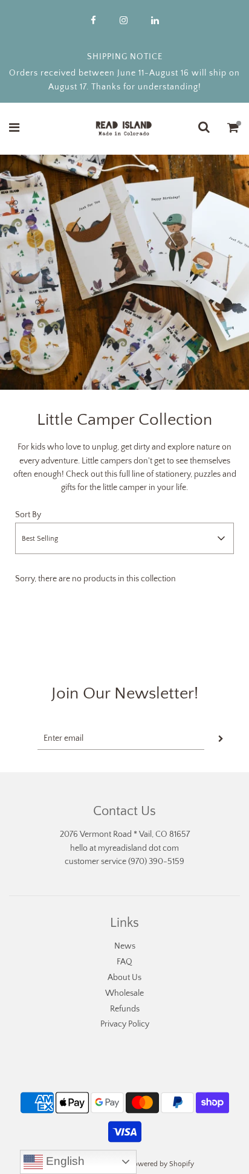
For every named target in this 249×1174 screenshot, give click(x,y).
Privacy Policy (124, 1024)
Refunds (125, 1009)
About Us (124, 977)
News (124, 946)
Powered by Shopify (162, 1164)
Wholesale (124, 993)
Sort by (28, 515)
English (64, 1161)
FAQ (124, 962)
